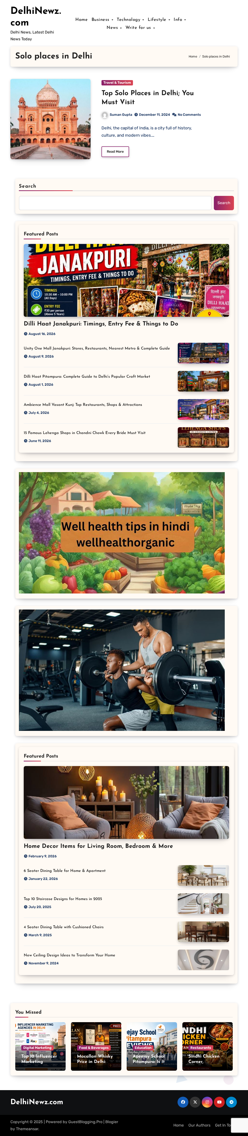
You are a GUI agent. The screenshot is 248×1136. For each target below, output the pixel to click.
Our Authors (199, 1125)
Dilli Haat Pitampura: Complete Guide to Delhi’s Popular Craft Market (87, 377)
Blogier (111, 1121)
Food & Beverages (94, 1048)
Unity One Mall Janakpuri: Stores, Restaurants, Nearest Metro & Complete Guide (97, 349)
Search (27, 186)
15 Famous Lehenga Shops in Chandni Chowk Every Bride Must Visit (85, 433)
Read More (115, 152)
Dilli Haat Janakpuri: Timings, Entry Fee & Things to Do (101, 324)
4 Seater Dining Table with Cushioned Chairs (64, 927)
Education (143, 1048)
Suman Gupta (121, 115)
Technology (129, 20)
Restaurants (200, 1048)
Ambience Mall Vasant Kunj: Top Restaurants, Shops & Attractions (83, 405)
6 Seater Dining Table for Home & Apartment (65, 871)
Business (101, 20)
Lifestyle (158, 20)
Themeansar (27, 1129)
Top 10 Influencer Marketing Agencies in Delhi (39, 1061)
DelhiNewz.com (36, 1102)
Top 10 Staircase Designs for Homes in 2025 (63, 899)
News (113, 28)
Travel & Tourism (117, 83)
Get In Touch (226, 1125)
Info (179, 20)
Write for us (139, 28)
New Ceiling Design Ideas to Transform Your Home (69, 955)
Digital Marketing (37, 1048)
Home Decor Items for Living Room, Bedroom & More (98, 846)
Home (81, 20)
